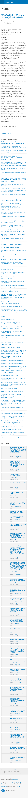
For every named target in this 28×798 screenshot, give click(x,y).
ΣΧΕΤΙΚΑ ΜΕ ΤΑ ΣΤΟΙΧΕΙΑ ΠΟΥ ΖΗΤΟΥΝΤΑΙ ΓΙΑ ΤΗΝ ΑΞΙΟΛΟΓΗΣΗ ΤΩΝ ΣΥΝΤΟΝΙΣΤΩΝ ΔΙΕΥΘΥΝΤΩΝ (13, 412)
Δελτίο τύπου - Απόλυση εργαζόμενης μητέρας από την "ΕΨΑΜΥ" (13, 234)
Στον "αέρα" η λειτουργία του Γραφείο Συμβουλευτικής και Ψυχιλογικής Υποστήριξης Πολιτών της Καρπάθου (13, 396)
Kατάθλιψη (17, 672)
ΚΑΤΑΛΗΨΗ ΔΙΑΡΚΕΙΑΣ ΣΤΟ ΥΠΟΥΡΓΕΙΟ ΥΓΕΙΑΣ (12, 340)
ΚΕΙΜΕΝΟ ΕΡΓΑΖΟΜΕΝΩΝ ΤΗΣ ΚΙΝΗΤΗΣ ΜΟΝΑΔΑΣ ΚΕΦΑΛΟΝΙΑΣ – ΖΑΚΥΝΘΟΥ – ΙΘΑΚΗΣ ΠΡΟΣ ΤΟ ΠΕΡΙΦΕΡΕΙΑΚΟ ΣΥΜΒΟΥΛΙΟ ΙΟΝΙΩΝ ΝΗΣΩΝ (13, 352)
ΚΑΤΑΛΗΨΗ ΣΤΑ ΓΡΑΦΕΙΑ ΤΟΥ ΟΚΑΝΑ (10, 347)
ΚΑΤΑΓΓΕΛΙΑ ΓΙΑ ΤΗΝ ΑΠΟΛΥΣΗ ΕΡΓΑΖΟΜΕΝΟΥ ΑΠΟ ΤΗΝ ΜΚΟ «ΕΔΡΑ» (17, 757)
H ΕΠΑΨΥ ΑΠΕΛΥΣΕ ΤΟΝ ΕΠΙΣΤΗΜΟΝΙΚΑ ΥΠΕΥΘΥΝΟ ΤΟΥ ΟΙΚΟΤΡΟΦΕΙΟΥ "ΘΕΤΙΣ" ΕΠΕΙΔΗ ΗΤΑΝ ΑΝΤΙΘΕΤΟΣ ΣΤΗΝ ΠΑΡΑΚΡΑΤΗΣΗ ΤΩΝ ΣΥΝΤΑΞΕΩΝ (13, 164)
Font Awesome (4, 786)
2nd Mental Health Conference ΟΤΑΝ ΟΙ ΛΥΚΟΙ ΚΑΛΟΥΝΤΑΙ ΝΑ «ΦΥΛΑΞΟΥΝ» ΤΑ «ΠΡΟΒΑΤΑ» (17, 710)
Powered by (8, 790)
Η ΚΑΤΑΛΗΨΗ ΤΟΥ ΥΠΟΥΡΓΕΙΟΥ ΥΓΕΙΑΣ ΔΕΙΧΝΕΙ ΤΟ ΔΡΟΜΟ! (14, 315)
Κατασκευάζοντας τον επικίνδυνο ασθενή (15, 475)
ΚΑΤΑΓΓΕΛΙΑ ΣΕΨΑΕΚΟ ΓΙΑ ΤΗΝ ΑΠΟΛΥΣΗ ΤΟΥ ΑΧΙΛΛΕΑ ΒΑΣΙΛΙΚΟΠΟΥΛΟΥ (12, 331)
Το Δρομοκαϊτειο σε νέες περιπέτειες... (11, 429)
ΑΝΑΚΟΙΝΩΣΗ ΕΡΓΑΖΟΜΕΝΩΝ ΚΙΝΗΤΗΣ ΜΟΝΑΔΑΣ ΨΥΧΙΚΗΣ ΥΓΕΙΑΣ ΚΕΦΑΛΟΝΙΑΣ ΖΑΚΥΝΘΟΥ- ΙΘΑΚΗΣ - (13, 174)
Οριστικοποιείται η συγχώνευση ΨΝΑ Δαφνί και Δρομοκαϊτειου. (13, 378)
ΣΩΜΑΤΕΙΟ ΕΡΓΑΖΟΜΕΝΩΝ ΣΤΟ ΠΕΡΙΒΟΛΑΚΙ (12, 426)
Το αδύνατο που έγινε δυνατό (17, 639)
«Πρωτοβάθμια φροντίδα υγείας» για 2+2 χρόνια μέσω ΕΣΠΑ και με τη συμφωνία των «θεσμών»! (17, 502)
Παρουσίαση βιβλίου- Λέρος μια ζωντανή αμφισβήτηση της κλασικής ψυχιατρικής (18, 600)
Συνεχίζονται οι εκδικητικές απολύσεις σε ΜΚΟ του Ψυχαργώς (13, 408)
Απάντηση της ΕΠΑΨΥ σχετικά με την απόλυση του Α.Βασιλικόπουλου (13, 212)
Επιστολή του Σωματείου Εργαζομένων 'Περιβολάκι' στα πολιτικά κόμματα (11, 302)
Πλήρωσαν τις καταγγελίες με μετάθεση (12, 391)
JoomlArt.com (15, 779)
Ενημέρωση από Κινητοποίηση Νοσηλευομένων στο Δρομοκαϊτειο (13, 281)
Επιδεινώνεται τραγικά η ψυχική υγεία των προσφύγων (17, 580)
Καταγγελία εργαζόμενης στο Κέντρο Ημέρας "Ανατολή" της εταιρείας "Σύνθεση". (13, 327)
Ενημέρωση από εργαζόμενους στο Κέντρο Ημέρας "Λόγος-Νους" (12, 277)
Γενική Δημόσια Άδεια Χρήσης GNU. (15, 782)
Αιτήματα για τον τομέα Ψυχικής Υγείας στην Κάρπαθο (13, 168)
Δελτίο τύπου (18, 682)
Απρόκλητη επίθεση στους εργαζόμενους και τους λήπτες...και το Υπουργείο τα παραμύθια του (14, 230)
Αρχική (12, 770)
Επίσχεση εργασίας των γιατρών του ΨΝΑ (12, 306)
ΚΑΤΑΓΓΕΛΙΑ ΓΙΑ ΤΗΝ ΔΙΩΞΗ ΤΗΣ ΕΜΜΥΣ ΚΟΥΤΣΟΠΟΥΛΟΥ (18, 525)
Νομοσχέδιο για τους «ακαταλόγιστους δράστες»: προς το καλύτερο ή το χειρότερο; (17, 630)
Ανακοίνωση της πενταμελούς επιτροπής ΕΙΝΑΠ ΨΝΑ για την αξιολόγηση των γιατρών (13, 199)
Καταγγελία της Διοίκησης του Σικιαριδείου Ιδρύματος (12, 336)
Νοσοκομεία (18, 506)
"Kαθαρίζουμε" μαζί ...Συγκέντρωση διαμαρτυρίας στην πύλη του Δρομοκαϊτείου (12, 142)
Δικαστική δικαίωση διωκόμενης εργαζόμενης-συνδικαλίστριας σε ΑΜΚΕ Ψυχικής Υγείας (13, 273)
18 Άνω (16, 487)
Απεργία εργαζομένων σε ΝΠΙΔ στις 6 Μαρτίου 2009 (13, 217)
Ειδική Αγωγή (18, 664)
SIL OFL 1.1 (17, 786)
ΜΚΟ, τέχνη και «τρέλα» (16, 718)
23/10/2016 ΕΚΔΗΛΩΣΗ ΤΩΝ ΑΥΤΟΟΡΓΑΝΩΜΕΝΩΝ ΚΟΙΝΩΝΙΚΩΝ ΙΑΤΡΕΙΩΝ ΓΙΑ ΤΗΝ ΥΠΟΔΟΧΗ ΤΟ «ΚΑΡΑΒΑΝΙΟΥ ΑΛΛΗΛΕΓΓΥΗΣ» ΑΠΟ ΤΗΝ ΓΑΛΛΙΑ (17, 737)
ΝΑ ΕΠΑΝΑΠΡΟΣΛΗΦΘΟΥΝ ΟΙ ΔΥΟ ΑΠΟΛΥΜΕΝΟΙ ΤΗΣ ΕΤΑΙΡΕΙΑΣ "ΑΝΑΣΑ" (13, 371)
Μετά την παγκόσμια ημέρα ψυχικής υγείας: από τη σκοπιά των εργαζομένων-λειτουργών (13, 367)
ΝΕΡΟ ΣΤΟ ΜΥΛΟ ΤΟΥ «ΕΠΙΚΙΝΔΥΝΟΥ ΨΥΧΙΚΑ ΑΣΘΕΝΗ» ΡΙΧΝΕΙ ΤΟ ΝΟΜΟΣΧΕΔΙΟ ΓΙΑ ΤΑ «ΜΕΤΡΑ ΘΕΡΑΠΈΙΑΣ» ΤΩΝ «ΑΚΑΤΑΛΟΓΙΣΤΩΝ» (17, 464)
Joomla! (4, 780)
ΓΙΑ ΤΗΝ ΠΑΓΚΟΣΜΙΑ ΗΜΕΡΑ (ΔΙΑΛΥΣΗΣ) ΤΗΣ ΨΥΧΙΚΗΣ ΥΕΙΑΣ (17, 748)
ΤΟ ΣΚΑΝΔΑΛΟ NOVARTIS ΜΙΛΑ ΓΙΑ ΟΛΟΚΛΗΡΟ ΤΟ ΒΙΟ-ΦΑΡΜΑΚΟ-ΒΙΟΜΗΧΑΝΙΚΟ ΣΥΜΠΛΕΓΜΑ (17, 689)
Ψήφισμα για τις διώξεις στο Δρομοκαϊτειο (12, 437)
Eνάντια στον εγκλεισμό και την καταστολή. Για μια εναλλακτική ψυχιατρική (17, 620)
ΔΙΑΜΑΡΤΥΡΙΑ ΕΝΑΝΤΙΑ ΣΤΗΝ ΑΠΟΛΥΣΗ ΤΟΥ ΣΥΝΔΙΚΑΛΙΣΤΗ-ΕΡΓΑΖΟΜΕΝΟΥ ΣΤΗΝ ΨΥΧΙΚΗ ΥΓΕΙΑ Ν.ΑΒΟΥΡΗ (12, 263)
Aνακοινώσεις (18, 456)
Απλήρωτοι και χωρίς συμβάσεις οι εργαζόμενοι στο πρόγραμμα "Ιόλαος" (13, 16)
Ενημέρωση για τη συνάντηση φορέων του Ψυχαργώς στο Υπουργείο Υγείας (12, 290)
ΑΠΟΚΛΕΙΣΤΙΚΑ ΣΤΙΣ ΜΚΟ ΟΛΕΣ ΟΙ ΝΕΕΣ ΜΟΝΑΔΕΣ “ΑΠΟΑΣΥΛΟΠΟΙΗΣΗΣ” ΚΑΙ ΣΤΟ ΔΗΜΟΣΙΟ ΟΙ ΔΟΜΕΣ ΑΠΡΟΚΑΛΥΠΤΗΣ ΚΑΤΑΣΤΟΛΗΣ (17, 535)
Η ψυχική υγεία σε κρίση (7, 319)
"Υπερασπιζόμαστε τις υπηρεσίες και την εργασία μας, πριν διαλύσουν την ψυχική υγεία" (13, 146)
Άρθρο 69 (17, 469)
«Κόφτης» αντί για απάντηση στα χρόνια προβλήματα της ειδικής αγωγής (17, 661)
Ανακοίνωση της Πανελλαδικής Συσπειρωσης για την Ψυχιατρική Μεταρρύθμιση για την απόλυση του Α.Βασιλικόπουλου (13, 190)
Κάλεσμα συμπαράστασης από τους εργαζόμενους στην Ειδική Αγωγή (10, 323)
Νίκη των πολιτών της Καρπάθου (9, 375)
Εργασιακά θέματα (20, 770)
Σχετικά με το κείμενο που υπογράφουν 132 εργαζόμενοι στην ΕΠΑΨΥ (12, 417)
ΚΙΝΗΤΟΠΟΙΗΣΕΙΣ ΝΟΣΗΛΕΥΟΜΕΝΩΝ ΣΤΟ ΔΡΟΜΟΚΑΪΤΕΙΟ (11, 356)
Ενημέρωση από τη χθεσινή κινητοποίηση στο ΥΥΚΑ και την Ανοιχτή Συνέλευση (12, 286)
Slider (16, 582)
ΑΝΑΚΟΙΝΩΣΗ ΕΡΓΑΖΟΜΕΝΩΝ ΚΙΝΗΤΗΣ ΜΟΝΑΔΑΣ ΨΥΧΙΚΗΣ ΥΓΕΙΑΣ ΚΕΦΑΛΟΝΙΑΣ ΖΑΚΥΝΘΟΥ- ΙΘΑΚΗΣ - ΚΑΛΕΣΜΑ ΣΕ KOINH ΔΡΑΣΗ (13, 180)
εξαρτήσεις (17, 528)
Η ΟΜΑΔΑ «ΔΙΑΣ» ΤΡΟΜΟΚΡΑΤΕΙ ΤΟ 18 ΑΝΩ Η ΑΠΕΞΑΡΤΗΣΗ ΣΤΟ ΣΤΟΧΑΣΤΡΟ (18, 484)
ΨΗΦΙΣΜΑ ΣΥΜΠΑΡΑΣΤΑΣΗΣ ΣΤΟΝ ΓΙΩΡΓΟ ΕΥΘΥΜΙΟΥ (18, 726)
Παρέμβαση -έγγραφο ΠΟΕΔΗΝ (9, 388)
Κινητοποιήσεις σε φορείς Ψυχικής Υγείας (12, 360)
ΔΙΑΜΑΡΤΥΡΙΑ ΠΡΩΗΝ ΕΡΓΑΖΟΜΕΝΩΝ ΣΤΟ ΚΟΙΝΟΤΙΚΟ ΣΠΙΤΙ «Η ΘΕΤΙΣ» (11, 268)
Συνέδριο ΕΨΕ (18, 593)
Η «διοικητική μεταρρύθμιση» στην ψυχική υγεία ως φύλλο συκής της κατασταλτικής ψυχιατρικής (17, 610)
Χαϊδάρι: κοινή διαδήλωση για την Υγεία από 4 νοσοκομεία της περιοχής (13, 433)
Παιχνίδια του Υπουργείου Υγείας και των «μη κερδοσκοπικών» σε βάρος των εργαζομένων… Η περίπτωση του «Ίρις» (13, 384)
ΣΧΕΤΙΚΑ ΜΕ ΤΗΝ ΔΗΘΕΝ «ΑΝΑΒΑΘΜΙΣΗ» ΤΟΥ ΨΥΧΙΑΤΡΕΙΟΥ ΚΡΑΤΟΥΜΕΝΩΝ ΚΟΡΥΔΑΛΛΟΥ (17, 700)
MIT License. (6, 784)
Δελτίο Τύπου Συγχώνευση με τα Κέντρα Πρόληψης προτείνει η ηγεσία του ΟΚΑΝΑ (18, 679)
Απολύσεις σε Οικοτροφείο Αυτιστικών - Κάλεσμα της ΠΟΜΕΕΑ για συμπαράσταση (12, 226)
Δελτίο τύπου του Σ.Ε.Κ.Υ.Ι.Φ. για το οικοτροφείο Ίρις (13, 251)
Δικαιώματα (18, 495)
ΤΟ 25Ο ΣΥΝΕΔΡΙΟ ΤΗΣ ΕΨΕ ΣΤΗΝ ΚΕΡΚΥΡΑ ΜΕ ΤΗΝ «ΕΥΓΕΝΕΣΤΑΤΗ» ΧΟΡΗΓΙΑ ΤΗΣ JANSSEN (18, 589)
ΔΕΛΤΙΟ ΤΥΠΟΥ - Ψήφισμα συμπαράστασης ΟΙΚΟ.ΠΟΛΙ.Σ (12, 239)
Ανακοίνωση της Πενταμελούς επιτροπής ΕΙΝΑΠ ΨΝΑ (13, 195)
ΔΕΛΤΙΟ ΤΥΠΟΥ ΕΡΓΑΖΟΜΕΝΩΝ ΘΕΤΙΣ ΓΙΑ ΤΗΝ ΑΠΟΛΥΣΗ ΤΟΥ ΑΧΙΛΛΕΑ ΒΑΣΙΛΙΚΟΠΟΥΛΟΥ (12, 243)
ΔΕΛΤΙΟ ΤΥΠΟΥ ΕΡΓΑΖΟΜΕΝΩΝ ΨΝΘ (10, 247)
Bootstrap (3, 783)
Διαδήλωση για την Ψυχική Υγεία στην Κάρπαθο (13, 259)
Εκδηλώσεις (18, 623)
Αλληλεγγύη (18, 557)
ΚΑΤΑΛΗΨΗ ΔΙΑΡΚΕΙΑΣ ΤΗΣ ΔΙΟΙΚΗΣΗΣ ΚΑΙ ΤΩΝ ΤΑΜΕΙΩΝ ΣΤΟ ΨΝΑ (12, 343)
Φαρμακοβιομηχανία (20, 693)
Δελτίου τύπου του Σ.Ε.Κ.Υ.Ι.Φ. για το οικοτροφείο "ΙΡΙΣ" (13, 255)
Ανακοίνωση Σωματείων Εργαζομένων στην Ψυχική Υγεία (12, 185)
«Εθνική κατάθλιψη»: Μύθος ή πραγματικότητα (17, 670)
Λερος (16, 603)
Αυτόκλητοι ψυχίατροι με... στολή (17, 493)
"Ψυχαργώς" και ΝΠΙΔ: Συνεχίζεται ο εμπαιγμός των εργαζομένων (13, 151)
